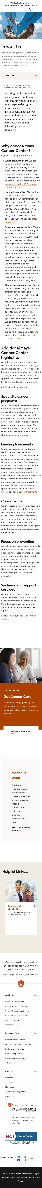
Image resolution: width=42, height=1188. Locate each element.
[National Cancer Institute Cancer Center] (21, 1140)
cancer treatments (28, 492)
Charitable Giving (13, 1025)
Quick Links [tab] (10, 995)
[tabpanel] (21, 799)
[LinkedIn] (25, 1160)
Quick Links (10, 76)
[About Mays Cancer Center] (22, 1109)
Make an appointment (21, 731)
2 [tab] (21, 853)
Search (32, 9)
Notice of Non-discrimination (18, 1044)
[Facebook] (18, 1157)
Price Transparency (14, 1053)
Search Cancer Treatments (17, 1011)
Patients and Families (14, 1049)
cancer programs (19, 435)
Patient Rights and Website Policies (25, 1177)
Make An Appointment (15, 1002)
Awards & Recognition (15, 1091)
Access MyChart (12, 1020)
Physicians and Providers (16, 1058)
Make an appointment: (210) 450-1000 (21, 974)
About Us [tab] (9, 1071)
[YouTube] (18, 1160)
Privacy (21, 1181)
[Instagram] (31, 1157)
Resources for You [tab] (13, 1033)
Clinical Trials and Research (17, 1015)
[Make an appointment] (21, 665)
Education (9, 1096)
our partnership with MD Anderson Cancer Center (22, 184)
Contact (9, 1078)
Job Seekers (10, 1063)
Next (2, 848)
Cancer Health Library (15, 1040)
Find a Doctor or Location (16, 1006)
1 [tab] (2, 853)
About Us (9, 1082)
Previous (4, 753)
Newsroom (10, 1087)
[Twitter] (25, 1157)
